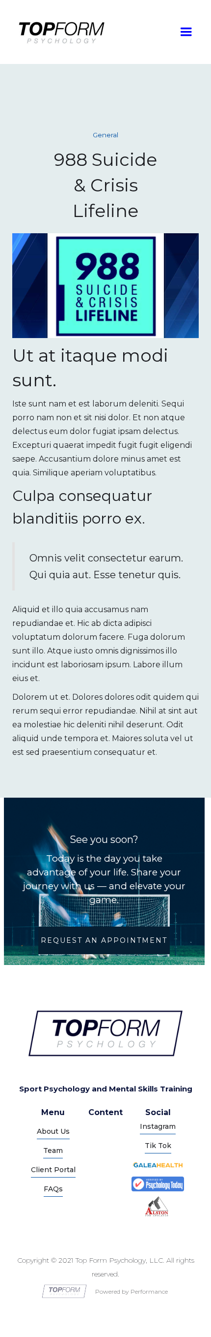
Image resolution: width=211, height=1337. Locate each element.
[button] (186, 32)
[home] (58, 32)
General (105, 135)
